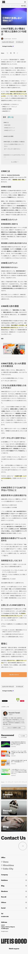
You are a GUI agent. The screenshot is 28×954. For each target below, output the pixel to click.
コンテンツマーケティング (15, 5)
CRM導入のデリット (9, 130)
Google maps (4, 931)
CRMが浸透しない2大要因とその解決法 (14, 141)
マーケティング (7, 5)
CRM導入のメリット (9, 127)
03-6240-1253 (5, 916)
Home (2, 5)
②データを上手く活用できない (12, 149)
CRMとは (6, 122)
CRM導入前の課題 (8, 136)
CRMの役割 (7, 125)
